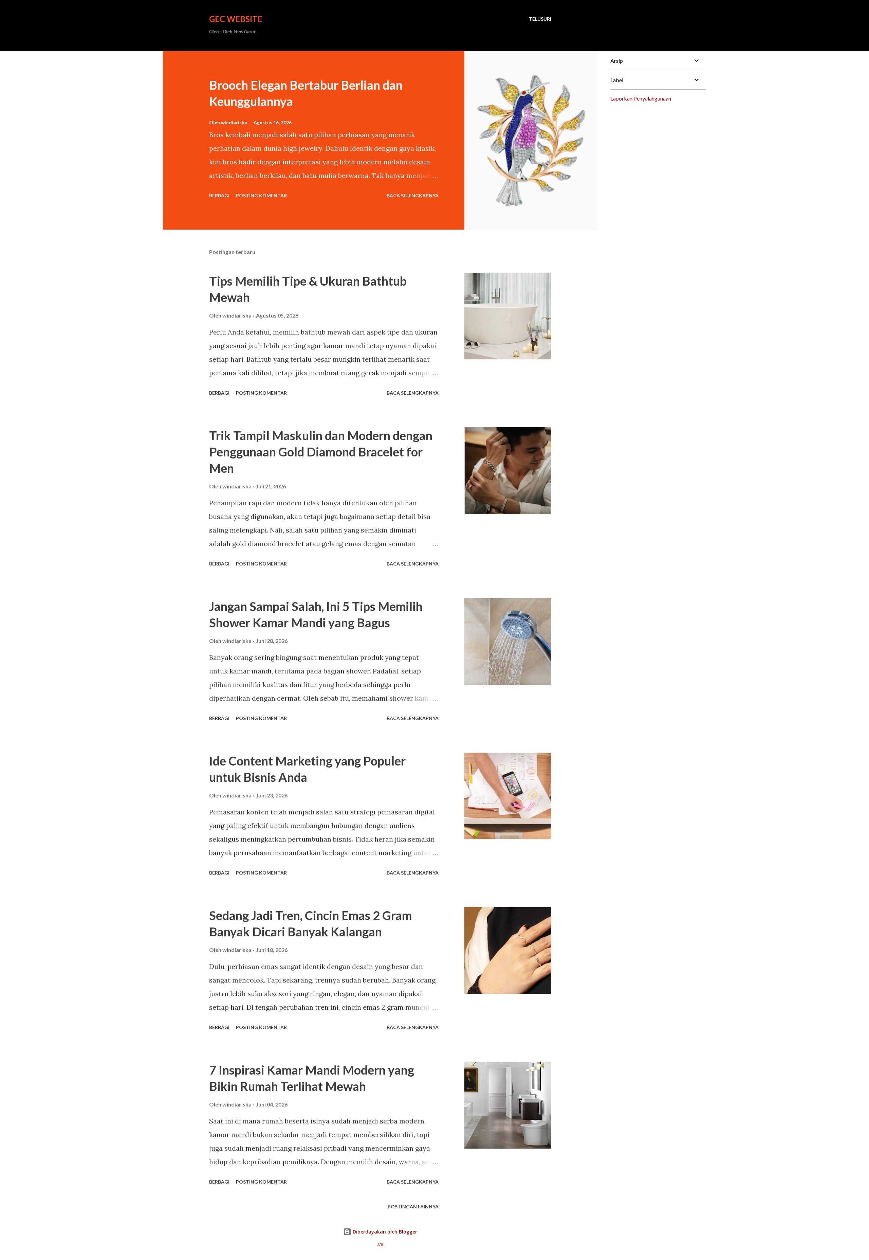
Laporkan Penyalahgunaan (640, 98)
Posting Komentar (261, 195)
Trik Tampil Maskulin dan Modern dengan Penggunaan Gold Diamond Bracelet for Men (320, 451)
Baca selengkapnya (413, 195)
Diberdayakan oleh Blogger (384, 1231)
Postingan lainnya (413, 1206)
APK (380, 1245)
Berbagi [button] (219, 195)
